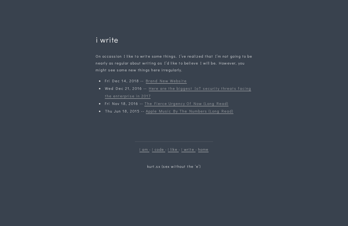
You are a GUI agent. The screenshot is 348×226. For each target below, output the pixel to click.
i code (158, 149)
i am (144, 149)
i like (173, 149)
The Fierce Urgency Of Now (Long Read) (186, 103)
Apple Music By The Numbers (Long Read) (189, 111)
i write (188, 149)
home (203, 149)
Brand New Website (166, 80)
